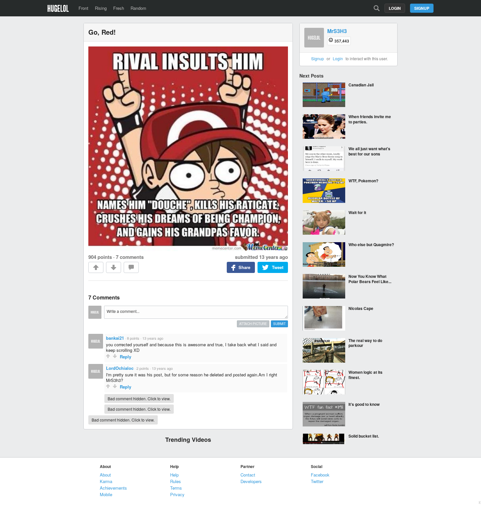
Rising (101, 8)
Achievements (113, 488)
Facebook (320, 475)
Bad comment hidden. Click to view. (139, 398)
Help (174, 475)
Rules (175, 481)
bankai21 (115, 338)
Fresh (118, 8)
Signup (421, 8)
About (105, 475)
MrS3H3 (337, 31)
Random (138, 8)
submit (279, 323)
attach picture (253, 323)
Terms (176, 488)
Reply (125, 356)
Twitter (317, 481)
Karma (106, 481)
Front (83, 8)
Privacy (177, 494)
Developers (251, 481)
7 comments (130, 257)
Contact (247, 475)
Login (395, 8)
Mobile (106, 494)
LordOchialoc (120, 368)
